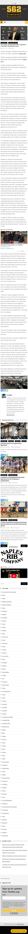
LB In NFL (4, 714)
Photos (24, 441)
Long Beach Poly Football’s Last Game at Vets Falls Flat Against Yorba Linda (14, 866)
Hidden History (5, 685)
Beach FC (4, 621)
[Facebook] (2, 390)
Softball (4, 774)
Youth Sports (5, 835)
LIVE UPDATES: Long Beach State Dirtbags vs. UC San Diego (24, 546)
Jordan (3, 698)
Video (3, 816)
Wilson (3, 826)
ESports (4, 669)
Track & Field (5, 810)
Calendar (4, 630)
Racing (3, 749)
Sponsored (4, 781)
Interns (3, 694)
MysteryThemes (20, 924)
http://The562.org (10, 415)
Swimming (4, 794)
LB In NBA (4, 710)
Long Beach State (13, 42)
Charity (3, 640)
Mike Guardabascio (14, 482)
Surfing (3, 791)
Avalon (3, 608)
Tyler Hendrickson (15, 527)
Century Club (5, 637)
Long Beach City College (7, 717)
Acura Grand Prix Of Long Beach (9, 592)
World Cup (4, 829)
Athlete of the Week (6, 605)
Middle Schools (5, 726)
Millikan (4, 730)
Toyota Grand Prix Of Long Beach (9, 807)
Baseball (4, 614)
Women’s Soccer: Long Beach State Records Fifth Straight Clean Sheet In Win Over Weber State (13, 846)
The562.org (4, 803)
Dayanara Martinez (16, 447)
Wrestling (4, 832)
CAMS (3, 633)
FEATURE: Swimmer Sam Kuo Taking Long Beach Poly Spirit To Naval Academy (5, 546)
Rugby (3, 755)
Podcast (4, 746)
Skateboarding (5, 768)
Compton (18, 441)
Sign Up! (14, 910)
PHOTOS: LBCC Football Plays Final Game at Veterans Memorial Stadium (14, 860)
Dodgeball (4, 662)
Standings (4, 787)
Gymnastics (4, 682)
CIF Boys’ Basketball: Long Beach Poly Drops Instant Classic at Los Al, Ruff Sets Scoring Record (14, 524)
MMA (3, 733)
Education (4, 665)
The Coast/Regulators (7, 800)
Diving (3, 659)
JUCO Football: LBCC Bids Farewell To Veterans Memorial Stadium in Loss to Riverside (14, 851)
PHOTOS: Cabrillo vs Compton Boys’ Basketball (11, 444)
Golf (3, 678)
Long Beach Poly (13, 475)
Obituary (4, 736)
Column (4, 646)
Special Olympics (6, 778)
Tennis (3, 797)
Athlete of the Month (6, 601)
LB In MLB (4, 707)
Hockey (4, 688)
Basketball (4, 42)
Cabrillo (11, 441)
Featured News (5, 672)
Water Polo (4, 823)
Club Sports (4, 643)
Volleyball (4, 819)
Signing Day (4, 765)
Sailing (3, 758)
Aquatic (3, 598)
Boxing (3, 624)
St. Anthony (4, 784)
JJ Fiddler (12, 48)
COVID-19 (4, 653)
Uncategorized (5, 813)
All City (3, 595)
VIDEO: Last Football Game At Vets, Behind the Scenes (14, 856)
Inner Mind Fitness (6, 691)
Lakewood (4, 704)
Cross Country (5, 656)
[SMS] (7, 390)
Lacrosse (4, 701)
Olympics (4, 739)
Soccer (3, 771)
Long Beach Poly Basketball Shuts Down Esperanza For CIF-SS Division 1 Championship (12, 479)
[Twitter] (4, 390)
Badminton (4, 611)
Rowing (4, 752)
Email (4, 894)
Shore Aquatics (5, 762)
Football (4, 675)
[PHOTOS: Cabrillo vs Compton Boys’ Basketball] (14, 430)
